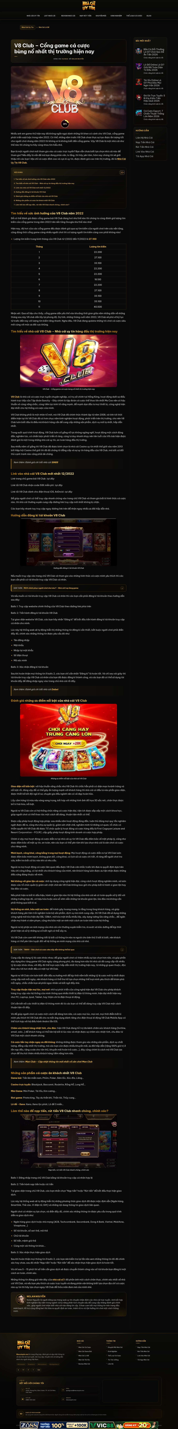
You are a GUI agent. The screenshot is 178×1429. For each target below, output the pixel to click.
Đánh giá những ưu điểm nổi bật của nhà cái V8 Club (37, 196)
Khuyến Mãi (101, 16)
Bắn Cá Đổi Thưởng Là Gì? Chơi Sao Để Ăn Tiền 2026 (154, 52)
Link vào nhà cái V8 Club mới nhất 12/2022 (33, 188)
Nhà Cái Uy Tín (28, 27)
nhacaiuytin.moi (71, 1400)
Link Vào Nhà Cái (145, 151)
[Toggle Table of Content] (121, 172)
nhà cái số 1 (59, 1279)
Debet (54, 689)
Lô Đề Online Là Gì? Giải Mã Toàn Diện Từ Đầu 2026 (154, 67)
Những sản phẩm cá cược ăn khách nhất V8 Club (35, 200)
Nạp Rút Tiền (85, 16)
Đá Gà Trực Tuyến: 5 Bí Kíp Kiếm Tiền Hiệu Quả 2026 (154, 98)
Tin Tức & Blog (113, 1360)
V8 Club (15, 396)
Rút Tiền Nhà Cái (145, 147)
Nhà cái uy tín (33, 16)
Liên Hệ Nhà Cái (144, 137)
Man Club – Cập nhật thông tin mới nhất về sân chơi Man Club (58, 1061)
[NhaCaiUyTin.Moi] (89, 6)
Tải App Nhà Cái (144, 156)
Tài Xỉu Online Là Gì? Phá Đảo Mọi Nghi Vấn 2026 (152, 83)
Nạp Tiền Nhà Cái (145, 142)
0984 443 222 (30, 1400)
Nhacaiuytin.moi (22, 1354)
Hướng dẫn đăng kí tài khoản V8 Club (31, 192)
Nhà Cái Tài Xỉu (84, 1360)
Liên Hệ (110, 1364)
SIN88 (54, 462)
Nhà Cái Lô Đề (44, 27)
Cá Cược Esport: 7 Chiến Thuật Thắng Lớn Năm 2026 (154, 114)
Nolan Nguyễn (78, 59)
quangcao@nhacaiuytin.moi (75, 1390)
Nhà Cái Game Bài (85, 1351)
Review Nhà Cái (68, 16)
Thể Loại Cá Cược (134, 16)
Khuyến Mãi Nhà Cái (115, 1347)
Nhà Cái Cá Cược (84, 1347)
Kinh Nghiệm (116, 16)
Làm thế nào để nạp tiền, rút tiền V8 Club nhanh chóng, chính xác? (42, 205)
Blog (149, 16)
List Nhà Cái (49, 16)
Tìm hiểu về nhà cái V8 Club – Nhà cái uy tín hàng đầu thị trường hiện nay (45, 183)
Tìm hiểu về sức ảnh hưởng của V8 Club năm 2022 (35, 179)
